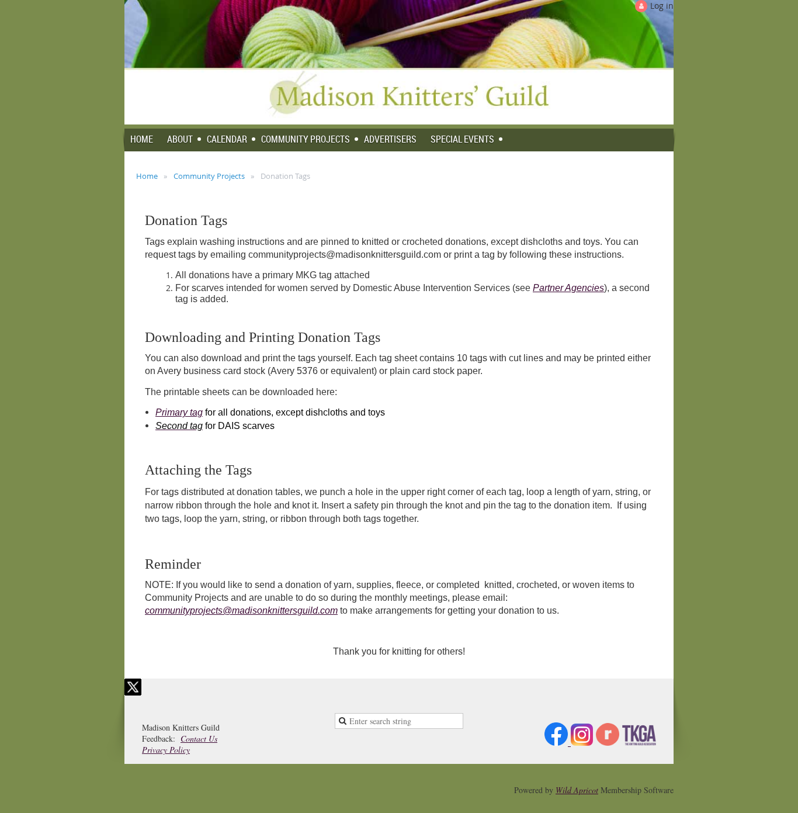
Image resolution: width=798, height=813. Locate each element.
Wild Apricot (577, 789)
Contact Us (199, 738)
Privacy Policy (166, 749)
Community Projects (209, 176)
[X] (132, 687)
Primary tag (179, 412)
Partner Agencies (568, 288)
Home (147, 176)
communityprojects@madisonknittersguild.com (241, 610)
